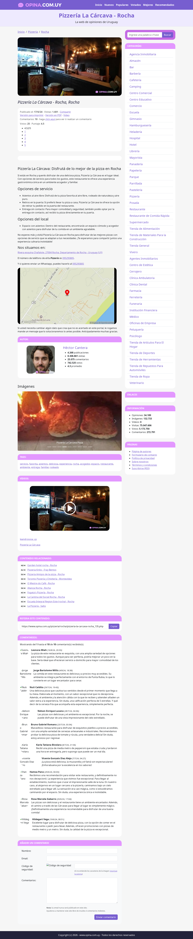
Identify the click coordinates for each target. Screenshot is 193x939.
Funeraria (136, 304)
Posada (134, 203)
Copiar (114, 626)
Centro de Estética (141, 265)
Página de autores (141, 451)
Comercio (136, 106)
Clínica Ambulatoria (142, 278)
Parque (134, 177)
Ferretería (136, 297)
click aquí (50, 119)
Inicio (98, 4)
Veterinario (137, 383)
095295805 (68, 258)
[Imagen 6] (80, 446)
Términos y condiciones (144, 465)
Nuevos (109, 4)
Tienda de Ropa (140, 376)
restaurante (106, 463)
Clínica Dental (138, 284)
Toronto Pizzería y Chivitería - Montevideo (49, 578)
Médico (134, 317)
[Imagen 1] (54, 446)
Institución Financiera (143, 310)
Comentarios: (29, 880)
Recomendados (164, 4)
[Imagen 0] (49, 446)
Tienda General (139, 246)
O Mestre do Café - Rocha (41, 583)
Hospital (135, 138)
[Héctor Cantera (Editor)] (41, 359)
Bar (132, 67)
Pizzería (33, 32)
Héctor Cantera (75, 347)
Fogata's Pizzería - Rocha (40, 592)
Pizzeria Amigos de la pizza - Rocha (46, 574)
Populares (122, 4)
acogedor (85, 463)
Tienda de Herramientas (145, 359)
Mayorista (136, 158)
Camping (135, 86)
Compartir (65, 111)
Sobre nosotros (140, 461)
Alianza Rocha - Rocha (39, 588)
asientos (43, 463)
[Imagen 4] (70, 446)
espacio (95, 463)
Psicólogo (136, 336)
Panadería (136, 164)
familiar (45, 467)
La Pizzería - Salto (36, 606)
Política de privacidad (143, 458)
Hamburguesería (140, 125)
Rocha (45, 32)
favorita (33, 463)
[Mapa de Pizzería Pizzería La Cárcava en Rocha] (67, 295)
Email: (25, 858)
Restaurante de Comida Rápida (149, 216)
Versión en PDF (53, 115)
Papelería (136, 170)
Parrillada (136, 183)
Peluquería (137, 329)
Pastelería (136, 190)
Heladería (136, 132)
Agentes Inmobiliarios (144, 258)
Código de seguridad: (27, 868)
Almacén (135, 61)
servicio (24, 463)
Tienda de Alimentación (145, 229)
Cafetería (135, 80)
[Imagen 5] (75, 446)
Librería (134, 151)
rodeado (54, 467)
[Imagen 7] (85, 446)
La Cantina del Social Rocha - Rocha (46, 597)
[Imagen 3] (64, 446)
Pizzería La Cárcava (30, 544)
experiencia (65, 463)
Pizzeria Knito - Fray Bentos (41, 569)
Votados (136, 4)
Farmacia (135, 291)
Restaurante (137, 209)
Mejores (148, 4)
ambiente (25, 467)
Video (66, 115)
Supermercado (139, 222)
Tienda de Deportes (142, 353)
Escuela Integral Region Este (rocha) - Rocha (50, 601)
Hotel (133, 145)
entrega (35, 467)
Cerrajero (136, 271)
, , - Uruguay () (60, 252)
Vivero (134, 252)
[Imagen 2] (59, 446)
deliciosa (53, 463)
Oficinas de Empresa (143, 323)
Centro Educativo (141, 99)
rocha (76, 463)
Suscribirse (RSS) (141, 468)
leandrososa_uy (28, 539)
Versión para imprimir (32, 115)
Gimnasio (136, 119)
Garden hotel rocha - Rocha (42, 565)
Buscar (167, 34)
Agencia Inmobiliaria (143, 54)
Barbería (135, 73)
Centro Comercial (141, 93)
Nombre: (26, 850)
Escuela (134, 112)
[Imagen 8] (90, 446)
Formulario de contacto (144, 454)
